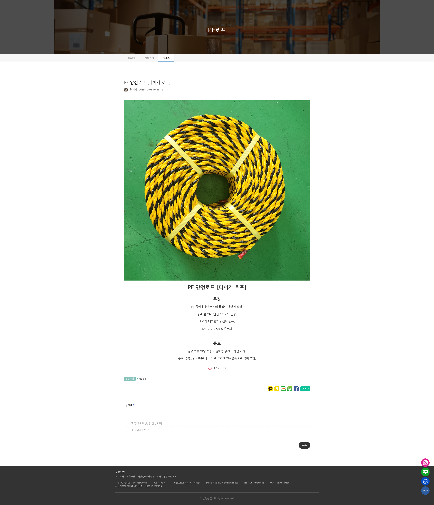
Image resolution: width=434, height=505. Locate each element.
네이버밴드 (289, 388)
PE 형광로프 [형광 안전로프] (146, 423)
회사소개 (119, 476)
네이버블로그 (283, 388)
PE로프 (166, 58)
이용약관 (130, 476)
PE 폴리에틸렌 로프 (141, 430)
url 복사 (305, 389)
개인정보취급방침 (146, 476)
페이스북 (296, 388)
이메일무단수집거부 (166, 476)
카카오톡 (270, 388)
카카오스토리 (276, 388)
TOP (425, 490)
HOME (132, 58)
